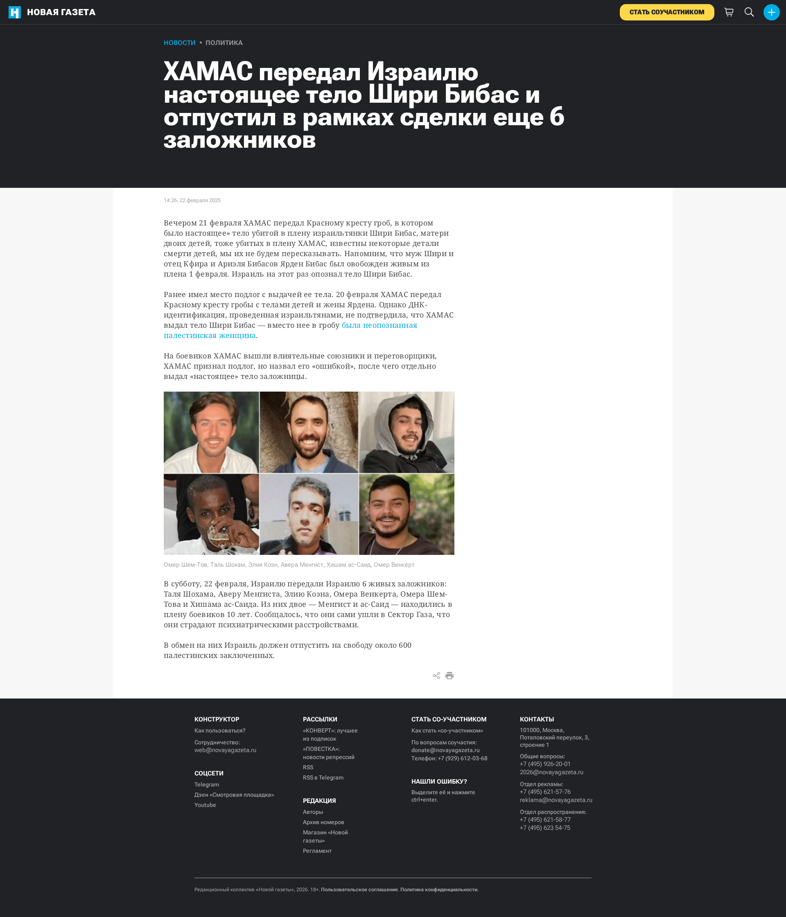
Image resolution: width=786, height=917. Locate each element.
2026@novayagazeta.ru (551, 772)
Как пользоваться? (220, 730)
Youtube (205, 805)
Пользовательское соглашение (359, 889)
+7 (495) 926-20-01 (545, 764)
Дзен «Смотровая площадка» (234, 794)
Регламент (317, 850)
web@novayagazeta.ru (225, 750)
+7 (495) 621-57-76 (545, 791)
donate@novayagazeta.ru (445, 750)
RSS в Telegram (323, 777)
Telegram (206, 784)
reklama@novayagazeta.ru (556, 800)
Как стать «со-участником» (447, 730)
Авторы (313, 812)
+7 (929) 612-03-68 (463, 758)
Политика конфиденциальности (438, 889)
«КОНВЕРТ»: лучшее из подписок (330, 734)
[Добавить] (771, 12)
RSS (308, 767)
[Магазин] (728, 12)
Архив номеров (323, 822)
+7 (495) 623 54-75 (545, 827)
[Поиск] (749, 12)
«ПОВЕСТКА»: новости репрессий (329, 753)
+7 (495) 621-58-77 (545, 819)
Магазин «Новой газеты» (325, 836)
